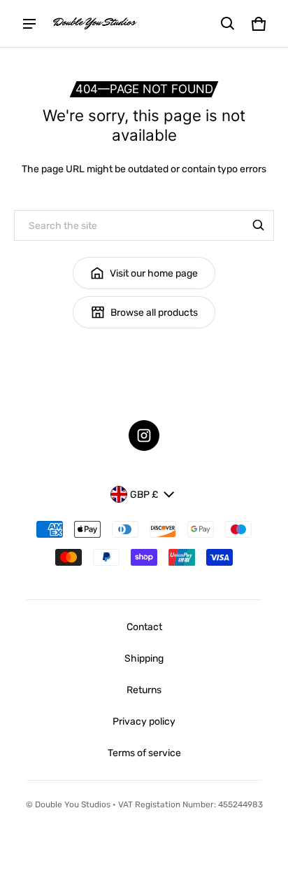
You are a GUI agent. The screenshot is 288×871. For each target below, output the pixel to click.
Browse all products (154, 313)
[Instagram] (144, 435)
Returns (144, 690)
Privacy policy (144, 721)
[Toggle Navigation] (29, 23)
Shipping (144, 658)
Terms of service (144, 753)
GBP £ (144, 495)
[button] (228, 23)
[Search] (258, 225)
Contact (144, 627)
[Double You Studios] (95, 24)
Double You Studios (72, 804)
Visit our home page (154, 273)
